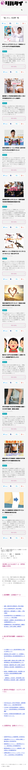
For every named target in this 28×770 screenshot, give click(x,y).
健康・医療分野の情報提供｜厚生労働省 (14, 606)
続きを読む (14, 66)
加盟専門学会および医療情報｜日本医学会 (14, 736)
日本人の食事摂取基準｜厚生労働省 (12, 608)
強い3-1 (4, 51)
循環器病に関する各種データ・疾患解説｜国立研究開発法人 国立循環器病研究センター (14, 656)
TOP (14, 550)
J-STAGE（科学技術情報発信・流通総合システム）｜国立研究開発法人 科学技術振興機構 (14, 709)
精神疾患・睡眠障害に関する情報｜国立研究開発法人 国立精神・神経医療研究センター (14, 666)
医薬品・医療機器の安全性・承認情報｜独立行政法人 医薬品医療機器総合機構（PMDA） (14, 673)
